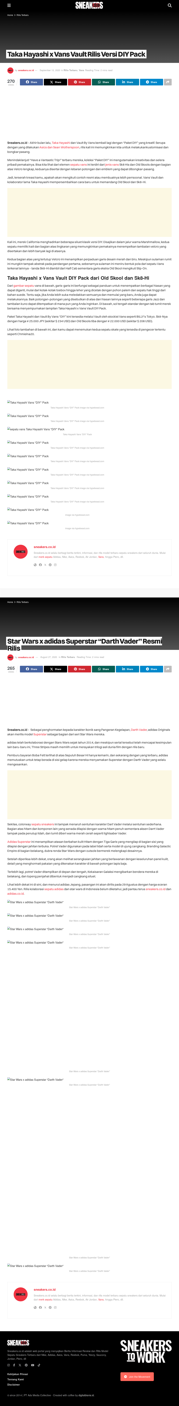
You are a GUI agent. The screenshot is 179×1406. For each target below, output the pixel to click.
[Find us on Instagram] (8, 1365)
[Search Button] (170, 5)
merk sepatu (45, 557)
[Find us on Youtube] (32, 1365)
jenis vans (112, 164)
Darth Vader (139, 729)
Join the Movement (139, 1376)
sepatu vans (78, 164)
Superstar (40, 734)
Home (10, 14)
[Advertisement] (89, 116)
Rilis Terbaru (23, 14)
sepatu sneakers (42, 824)
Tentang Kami (15, 1379)
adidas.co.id (15, 893)
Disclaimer (13, 1384)
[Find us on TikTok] (39, 1365)
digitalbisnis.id (86, 1395)
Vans (81, 70)
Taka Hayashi (61, 142)
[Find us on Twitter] (20, 1365)
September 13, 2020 (50, 70)
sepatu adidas (54, 889)
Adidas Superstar (19, 841)
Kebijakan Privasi (17, 1374)
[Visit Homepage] (89, 5)
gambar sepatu (23, 285)
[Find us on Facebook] (14, 1365)
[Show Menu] (9, 5)
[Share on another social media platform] (168, 82)
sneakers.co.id (26, 70)
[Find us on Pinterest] (26, 1365)
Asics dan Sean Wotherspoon (59, 147)
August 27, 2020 (48, 657)
